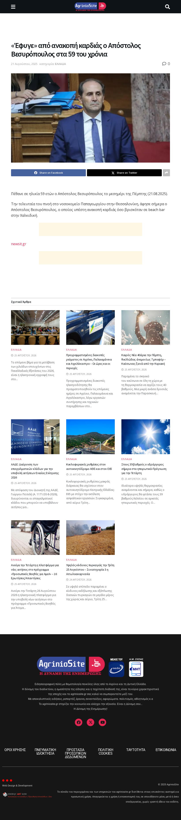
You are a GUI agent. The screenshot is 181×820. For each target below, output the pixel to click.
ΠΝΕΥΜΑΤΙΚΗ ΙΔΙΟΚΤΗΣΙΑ (45, 751)
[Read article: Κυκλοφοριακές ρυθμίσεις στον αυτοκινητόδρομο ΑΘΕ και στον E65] (90, 436)
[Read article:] (35, 327)
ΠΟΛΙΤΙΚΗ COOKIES (105, 751)
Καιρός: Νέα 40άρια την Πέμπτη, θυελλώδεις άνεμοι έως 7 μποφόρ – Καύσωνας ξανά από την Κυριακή (143, 359)
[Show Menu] (13, 6)
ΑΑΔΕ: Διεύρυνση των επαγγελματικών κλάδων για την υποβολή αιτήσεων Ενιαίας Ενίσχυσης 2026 (35, 470)
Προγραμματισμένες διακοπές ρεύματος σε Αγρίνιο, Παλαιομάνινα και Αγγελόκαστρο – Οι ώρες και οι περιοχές (89, 361)
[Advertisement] (90, 26)
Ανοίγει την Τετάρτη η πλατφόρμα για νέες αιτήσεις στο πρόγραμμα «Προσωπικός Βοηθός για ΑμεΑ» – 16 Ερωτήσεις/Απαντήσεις (35, 571)
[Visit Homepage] (90, 6)
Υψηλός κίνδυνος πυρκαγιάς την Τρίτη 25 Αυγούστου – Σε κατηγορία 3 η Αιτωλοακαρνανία (90, 569)
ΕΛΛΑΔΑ (60, 64)
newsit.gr (18, 243)
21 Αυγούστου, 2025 (24, 64)
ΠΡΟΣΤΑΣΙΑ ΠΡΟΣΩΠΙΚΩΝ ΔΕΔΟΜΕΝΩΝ (75, 753)
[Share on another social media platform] (166, 172)
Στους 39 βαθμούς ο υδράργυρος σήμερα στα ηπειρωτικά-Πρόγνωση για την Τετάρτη (143, 468)
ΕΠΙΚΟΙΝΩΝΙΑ (166, 750)
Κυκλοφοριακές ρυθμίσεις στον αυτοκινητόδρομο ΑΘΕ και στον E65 (89, 466)
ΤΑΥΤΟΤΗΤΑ (135, 750)
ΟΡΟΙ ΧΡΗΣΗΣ (15, 750)
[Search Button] (167, 6)
